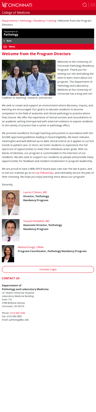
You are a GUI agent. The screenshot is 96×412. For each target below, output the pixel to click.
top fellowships (44, 172)
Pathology (26, 20)
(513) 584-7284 (17, 312)
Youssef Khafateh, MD (36, 221)
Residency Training (45, 20)
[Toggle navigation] (92, 5)
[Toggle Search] (84, 5)
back (9, 40)
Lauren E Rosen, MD (35, 192)
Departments (10, 20)
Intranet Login (48, 269)
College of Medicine (16, 12)
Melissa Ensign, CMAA (31, 247)
